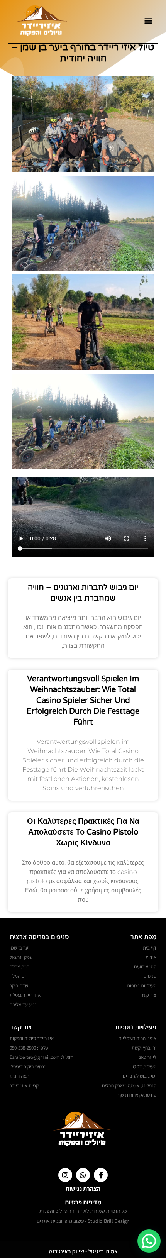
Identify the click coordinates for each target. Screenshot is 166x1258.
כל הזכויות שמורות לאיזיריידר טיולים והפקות (83, 1210)
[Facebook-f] (101, 1175)
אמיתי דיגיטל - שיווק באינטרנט (83, 1251)
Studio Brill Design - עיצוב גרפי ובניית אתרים (83, 1220)
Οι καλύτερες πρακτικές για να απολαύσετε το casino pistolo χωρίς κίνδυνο (83, 832)
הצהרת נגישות (83, 1189)
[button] (148, 20)
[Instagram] (65, 1175)
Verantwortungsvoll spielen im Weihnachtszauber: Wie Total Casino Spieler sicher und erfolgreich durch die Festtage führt (83, 700)
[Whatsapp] (83, 1175)
